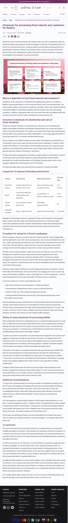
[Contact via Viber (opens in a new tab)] (4, 507)
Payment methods (24, 504)
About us (21, 498)
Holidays (22, 14)
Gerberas (53, 495)
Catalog (5, 14)
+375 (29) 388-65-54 (9, 496)
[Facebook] (12, 36)
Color (29, 14)
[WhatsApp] (18, 36)
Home (5, 20)
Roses (53, 492)
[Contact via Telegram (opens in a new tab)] (12, 507)
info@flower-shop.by (9, 492)
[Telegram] (15, 36)
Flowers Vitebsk (40, 498)
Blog (10, 20)
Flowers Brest (39, 495)
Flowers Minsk (39, 492)
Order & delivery (23, 501)
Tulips (53, 507)
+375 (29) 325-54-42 (9, 503)
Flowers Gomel (39, 504)
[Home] (31, 7)
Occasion (13, 14)
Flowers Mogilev (40, 507)
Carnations (54, 501)
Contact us (22, 507)
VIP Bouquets (55, 504)
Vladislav (28, 33)
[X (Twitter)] (9, 36)
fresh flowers (37, 475)
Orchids (53, 498)
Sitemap (21, 510)
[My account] (59, 7)
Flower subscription (24, 495)
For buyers (46, 14)
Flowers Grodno (39, 501)
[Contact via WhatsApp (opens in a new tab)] (8, 507)
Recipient (37, 14)
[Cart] (63, 7)
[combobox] (49, 7)
